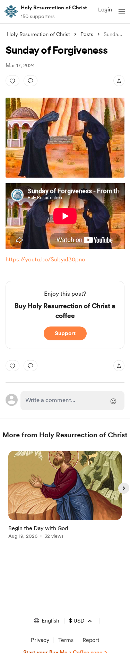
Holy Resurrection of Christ (54, 8)
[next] (123, 488)
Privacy (40, 640)
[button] (122, 11)
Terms (65, 640)
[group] (65, 499)
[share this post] (118, 80)
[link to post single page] (65, 496)
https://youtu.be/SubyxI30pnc (45, 259)
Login (105, 9)
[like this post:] (12, 80)
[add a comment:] (30, 80)
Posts (86, 34)
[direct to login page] (72, 400)
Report (91, 640)
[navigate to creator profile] (11, 11)
